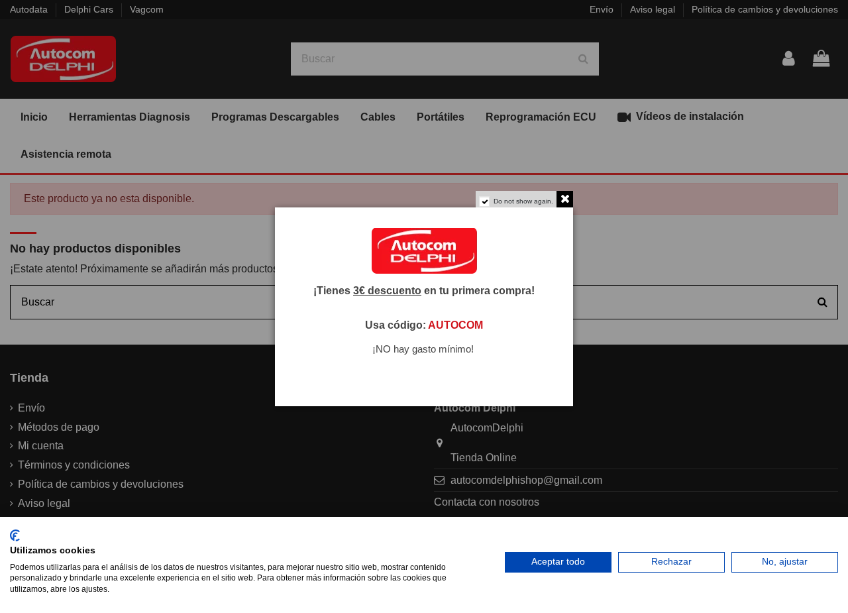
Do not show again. (523, 201)
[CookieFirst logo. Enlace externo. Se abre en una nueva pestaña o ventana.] (15, 535)
